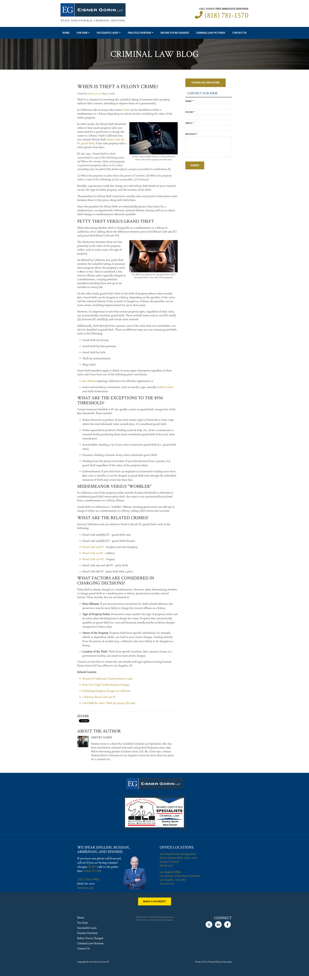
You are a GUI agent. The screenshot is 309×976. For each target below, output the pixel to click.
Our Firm (82, 32)
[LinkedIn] (218, 924)
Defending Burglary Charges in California (106, 691)
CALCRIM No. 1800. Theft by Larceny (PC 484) (108, 703)
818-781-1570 (166, 865)
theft (126, 110)
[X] (209, 924)
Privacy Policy (214, 962)
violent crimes (165, 387)
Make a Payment (154, 901)
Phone (190, 112)
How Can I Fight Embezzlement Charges (106, 684)
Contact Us (239, 32)
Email (189, 123)
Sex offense (89, 381)
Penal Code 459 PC (93, 547)
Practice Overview (139, 32)
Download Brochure (206, 82)
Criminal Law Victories (210, 32)
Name (189, 101)
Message (191, 134)
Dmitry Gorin (94, 93)
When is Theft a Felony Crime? (117, 86)
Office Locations (177, 847)
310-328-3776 (167, 883)
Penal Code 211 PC (92, 553)
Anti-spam (227, 962)
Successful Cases (107, 32)
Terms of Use (201, 962)
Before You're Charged (175, 32)
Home (65, 32)
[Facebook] (227, 924)
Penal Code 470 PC (93, 559)
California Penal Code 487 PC (99, 697)
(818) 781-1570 (226, 15)
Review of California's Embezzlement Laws (107, 678)
